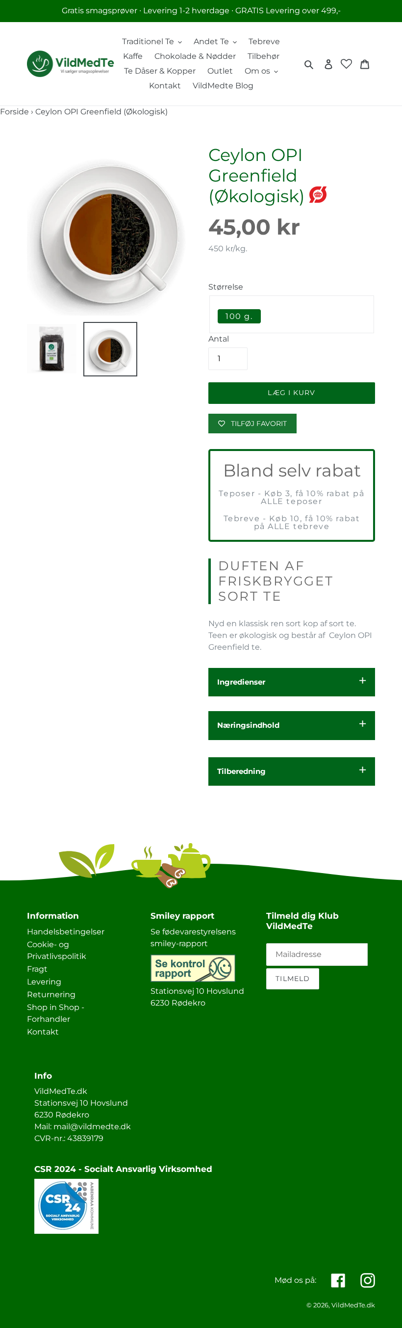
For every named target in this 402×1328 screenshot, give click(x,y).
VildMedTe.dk (353, 1305)
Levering (44, 981)
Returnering (51, 994)
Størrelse (225, 287)
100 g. (239, 316)
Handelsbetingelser (65, 931)
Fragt (37, 969)
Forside (14, 111)
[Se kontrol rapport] (193, 979)
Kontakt (43, 1031)
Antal (218, 339)
